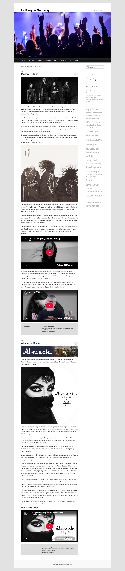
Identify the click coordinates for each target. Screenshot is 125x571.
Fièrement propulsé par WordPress (62, 564)
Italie (64, 328)
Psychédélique (98, 174)
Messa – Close (29, 74)
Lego (92, 140)
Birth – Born (89, 91)
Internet (90, 135)
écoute (95, 205)
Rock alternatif (91, 177)
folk (90, 128)
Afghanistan (52, 549)
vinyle (88, 205)
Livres (55, 60)
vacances (91, 202)
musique (44, 550)
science (89, 188)
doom (60, 328)
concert (89, 121)
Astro (76, 60)
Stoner (88, 196)
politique (95, 171)
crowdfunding (91, 125)
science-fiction (94, 191)
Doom (87, 127)
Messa (68, 328)
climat (96, 118)
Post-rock (89, 174)
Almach (58, 549)
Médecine (90, 152)
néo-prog (98, 164)
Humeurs (39, 60)
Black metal (89, 115)
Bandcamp (32, 118)
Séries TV (63, 60)
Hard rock (94, 127)
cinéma (89, 118)
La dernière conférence (92, 89)
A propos (31, 60)
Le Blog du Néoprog (35, 10)
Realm (53, 550)
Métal (97, 153)
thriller (87, 199)
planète (97, 167)
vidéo (98, 202)
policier (88, 172)
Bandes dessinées (94, 112)
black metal (64, 549)
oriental (73, 328)
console (96, 122)
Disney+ (99, 125)
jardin (97, 135)
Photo (70, 60)
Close (57, 328)
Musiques (48, 60)
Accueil (24, 60)
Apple (88, 109)
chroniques (71, 549)
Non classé (91, 163)
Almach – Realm (30, 343)
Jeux (88, 139)
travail (92, 199)
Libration (88, 93)
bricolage (96, 115)
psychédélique (46, 330)
